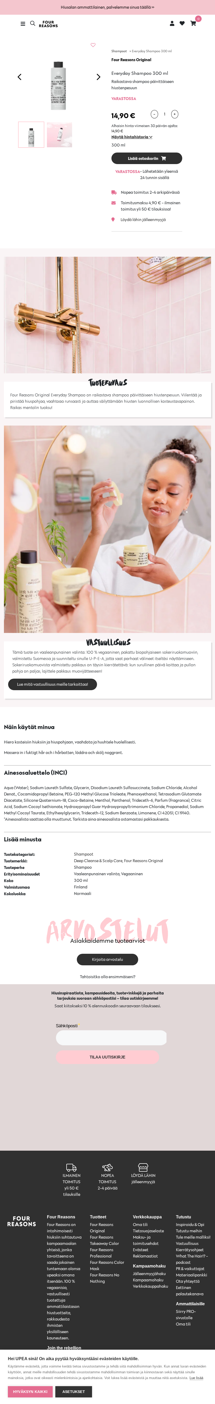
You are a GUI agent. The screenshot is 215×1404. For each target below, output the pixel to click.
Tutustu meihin (189, 1230)
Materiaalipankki (191, 1274)
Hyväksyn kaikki (30, 1392)
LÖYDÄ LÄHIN (143, 1175)
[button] (131, 137)
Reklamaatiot (145, 1256)
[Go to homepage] (48, 24)
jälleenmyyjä (143, 1181)
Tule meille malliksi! (193, 1237)
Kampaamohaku (148, 1279)
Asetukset (73, 1392)
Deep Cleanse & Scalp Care (98, 860)
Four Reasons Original (131, 59)
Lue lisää (196, 1378)
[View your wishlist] (182, 24)
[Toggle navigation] (23, 24)
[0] (193, 23)
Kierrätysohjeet (190, 1249)
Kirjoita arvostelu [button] (107, 959)
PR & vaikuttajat (190, 1268)
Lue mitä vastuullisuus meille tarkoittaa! (52, 684)
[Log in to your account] (172, 23)
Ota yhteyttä (188, 1281)
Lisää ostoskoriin (143, 158)
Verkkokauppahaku (150, 1286)
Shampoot (119, 51)
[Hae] (33, 23)
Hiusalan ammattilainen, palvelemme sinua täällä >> (107, 7)
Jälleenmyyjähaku (149, 1273)
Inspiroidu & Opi (190, 1224)
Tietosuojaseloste (148, 1230)
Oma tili (140, 1224)
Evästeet (140, 1249)
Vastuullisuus (187, 1243)
